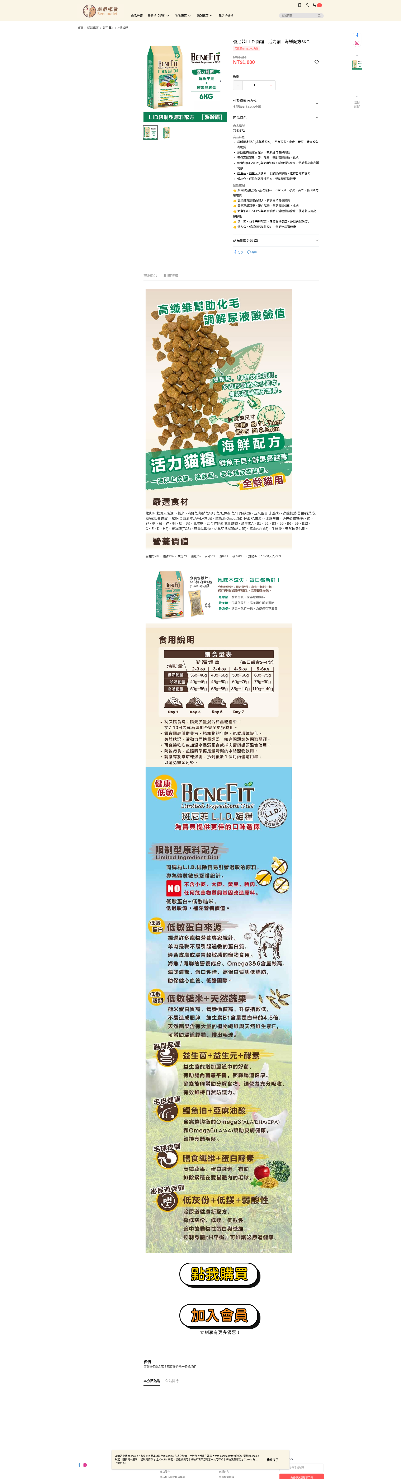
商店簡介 (165, 1471)
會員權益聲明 (226, 1477)
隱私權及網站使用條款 (172, 1477)
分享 (241, 252)
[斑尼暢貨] (100, 11)
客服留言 (224, 1471)
